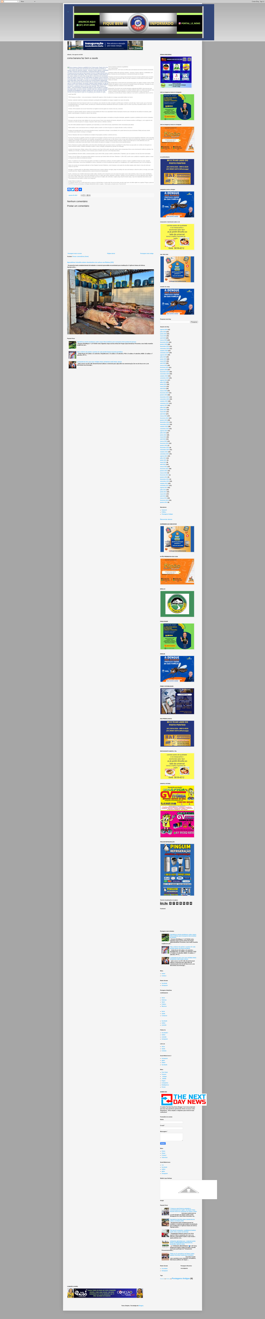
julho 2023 (163, 407)
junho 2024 (163, 384)
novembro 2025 (164, 348)
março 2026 (163, 340)
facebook (164, 983)
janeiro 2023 (163, 420)
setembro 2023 (164, 403)
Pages (163, 1081)
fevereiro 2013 (164, 500)
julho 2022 (163, 433)
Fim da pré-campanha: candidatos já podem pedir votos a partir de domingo (183, 1231)
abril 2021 (163, 464)
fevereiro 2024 (164, 393)
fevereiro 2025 (164, 367)
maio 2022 (163, 437)
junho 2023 (163, 409)
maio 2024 (163, 386)
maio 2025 (163, 361)
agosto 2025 (163, 355)
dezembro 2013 (164, 479)
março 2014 (163, 473)
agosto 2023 (163, 405)
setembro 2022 (164, 428)
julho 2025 (163, 357)
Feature (164, 1074)
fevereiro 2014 (164, 475)
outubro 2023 (164, 401)
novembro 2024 (164, 374)
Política (164, 512)
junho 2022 (163, 435)
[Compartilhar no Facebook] (88, 195)
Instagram (165, 1270)
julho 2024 (163, 382)
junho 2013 (163, 492)
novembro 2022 (164, 424)
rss (163, 1165)
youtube (164, 1025)
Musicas (164, 1006)
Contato (164, 1051)
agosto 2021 (163, 456)
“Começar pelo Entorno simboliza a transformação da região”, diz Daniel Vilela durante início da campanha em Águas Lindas (183, 1210)
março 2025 (163, 365)
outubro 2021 (164, 452)
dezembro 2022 (164, 422)
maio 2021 (163, 462)
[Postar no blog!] (84, 195)
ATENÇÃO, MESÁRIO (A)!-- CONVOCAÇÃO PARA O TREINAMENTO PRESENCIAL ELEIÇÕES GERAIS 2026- (182, 1243)
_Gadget (164, 1076)
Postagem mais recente (75, 253)
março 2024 (163, 390)
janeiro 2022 (163, 445)
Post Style (165, 1072)
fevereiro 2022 (164, 443)
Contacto (164, 1015)
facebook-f (165, 1032)
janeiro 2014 (163, 477)
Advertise (164, 1157)
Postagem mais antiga (146, 253)
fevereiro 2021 (164, 468)
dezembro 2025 (164, 346)
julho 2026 (163, 331)
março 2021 (163, 466)
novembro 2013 (164, 481)
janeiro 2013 (163, 502)
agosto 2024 (163, 380)
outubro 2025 (164, 350)
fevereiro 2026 (164, 342)
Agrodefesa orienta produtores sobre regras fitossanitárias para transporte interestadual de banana (106, 342)
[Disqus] (110, 399)
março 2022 (163, 441)
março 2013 (163, 498)
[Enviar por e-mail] (82, 195)
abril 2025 (163, 363)
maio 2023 (163, 411)
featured (164, 510)
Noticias (164, 1000)
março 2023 (163, 416)
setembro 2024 (164, 378)
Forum (164, 1087)
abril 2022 (163, 439)
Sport (163, 1002)
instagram (165, 985)
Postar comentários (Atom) (81, 256)
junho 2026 (163, 334)
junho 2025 (163, 359)
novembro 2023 (164, 399)
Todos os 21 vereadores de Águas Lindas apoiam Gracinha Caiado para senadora (182, 1254)
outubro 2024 (164, 376)
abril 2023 (163, 414)
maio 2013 (163, 494)
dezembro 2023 (164, 397)
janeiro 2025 (163, 369)
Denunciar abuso (166, 519)
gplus (163, 1060)
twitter (163, 1023)
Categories (165, 1083)
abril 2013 (163, 496)
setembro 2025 (164, 352)
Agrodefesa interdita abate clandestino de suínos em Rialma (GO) (90, 262)
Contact (164, 976)
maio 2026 (163, 336)
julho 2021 (163, 458)
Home (163, 973)
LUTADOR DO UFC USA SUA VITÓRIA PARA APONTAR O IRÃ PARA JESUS (99, 362)
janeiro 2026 (163, 344)
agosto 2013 (163, 487)
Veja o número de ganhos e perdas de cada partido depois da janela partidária (100, 352)
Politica (164, 1004)
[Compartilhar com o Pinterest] (90, 195)
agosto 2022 (163, 430)
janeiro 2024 (163, 395)
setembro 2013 (164, 485)
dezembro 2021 (164, 447)
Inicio (163, 998)
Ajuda (163, 1013)
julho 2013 (163, 489)
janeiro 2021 (163, 470)
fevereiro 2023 (164, 418)
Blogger (141, 1305)
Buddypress (165, 1085)
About (163, 1153)
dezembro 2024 (164, 371)
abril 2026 (163, 338)
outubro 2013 (164, 483)
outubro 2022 (164, 426)
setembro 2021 (164, 454)
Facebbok (164, 1268)
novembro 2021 (164, 449)
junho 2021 (163, 460)
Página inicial (111, 253)
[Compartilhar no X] (86, 195)
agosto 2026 (163, 329)
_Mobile (164, 1078)
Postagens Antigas (167, 514)
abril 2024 (163, 388)
